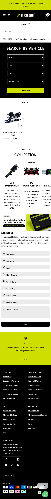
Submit (25, 324)
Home (5, 31)
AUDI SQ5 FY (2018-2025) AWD (13, 133)
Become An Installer (10, 390)
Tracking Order (33, 399)
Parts (30, 424)
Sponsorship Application (12, 394)
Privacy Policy (8, 428)
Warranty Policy (9, 419)
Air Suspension (21, 39)
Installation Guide (34, 376)
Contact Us (32, 394)
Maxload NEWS (9, 399)
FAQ (4, 433)
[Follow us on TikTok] (12, 465)
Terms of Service (9, 424)
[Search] (9, 15)
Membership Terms (10, 415)
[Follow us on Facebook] (6, 459)
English (7, 475)
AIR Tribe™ (32, 428)
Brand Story (7, 376)
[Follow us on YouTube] (6, 465)
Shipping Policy (33, 385)
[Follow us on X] (12, 459)
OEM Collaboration (10, 385)
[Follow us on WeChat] (18, 465)
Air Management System (39, 39)
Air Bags (31, 419)
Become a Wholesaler (11, 381)
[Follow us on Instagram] (18, 459)
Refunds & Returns (35, 390)
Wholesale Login (9, 411)
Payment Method (34, 381)
